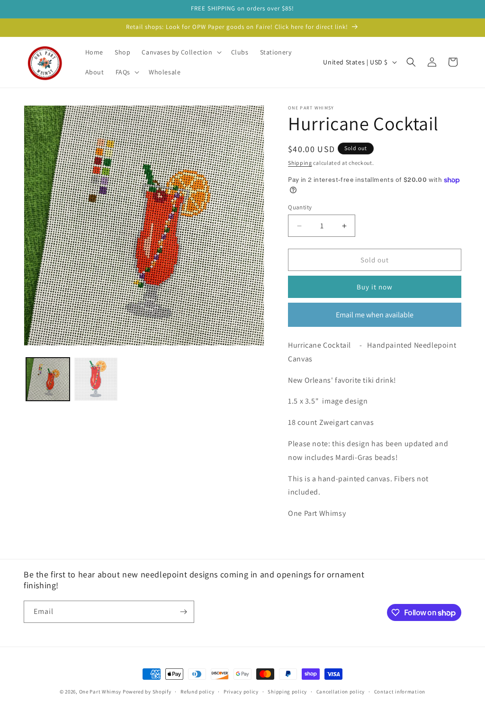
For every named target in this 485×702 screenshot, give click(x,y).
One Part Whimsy (100, 691)
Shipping (300, 162)
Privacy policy (241, 691)
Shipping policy (287, 691)
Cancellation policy (340, 691)
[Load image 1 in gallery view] (48, 379)
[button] (180, 52)
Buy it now (375, 286)
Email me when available (374, 315)
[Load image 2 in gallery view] (96, 379)
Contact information (399, 691)
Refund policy (197, 691)
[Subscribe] (183, 612)
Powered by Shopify (147, 691)
